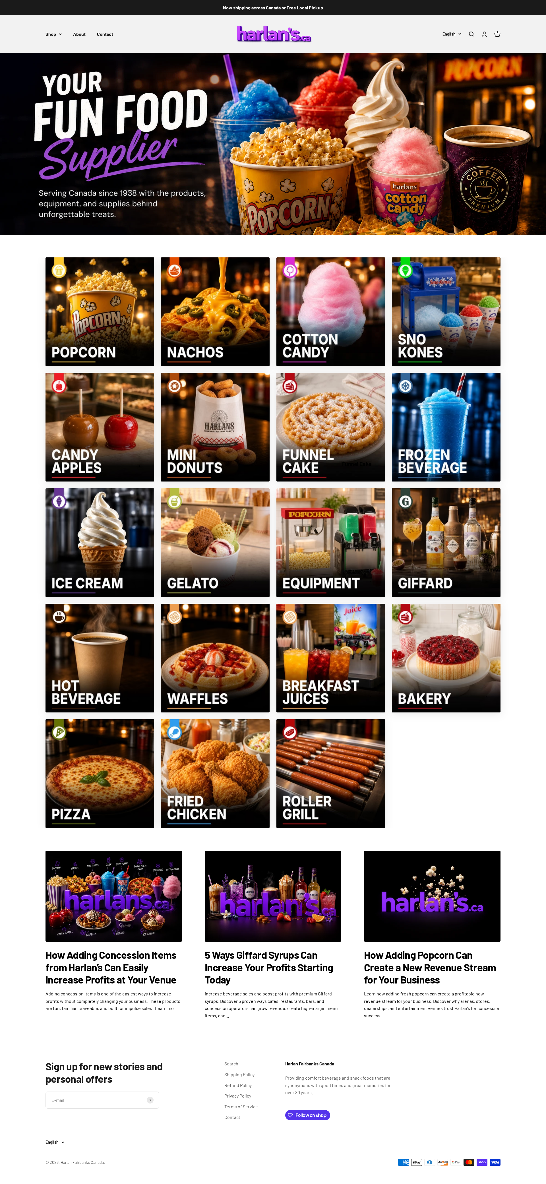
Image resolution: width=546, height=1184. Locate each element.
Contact (105, 34)
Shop (51, 34)
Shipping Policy (239, 1074)
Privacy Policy (237, 1095)
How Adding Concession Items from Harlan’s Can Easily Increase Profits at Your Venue (111, 967)
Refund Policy (238, 1085)
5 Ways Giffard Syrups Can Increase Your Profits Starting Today (269, 967)
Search (231, 1063)
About (79, 34)
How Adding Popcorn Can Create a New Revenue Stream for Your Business (430, 967)
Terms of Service (241, 1106)
